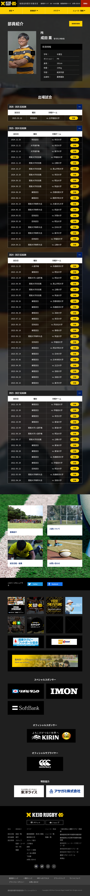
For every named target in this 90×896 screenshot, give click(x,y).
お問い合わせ (76, 4)
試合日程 (11, 834)
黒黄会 (85, 4)
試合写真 (11, 840)
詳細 (73, 118)
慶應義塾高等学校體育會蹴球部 (70, 834)
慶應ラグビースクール (67, 855)
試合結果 (11, 837)
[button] (33, 53)
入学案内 (30, 843)
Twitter (35, 584)
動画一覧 (48, 837)
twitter (42, 866)
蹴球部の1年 (31, 837)
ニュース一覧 (49, 834)
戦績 (17, 850)
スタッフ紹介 (31, 840)
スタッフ (19, 840)
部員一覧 (19, 834)
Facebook (55, 584)
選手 (17, 837)
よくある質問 (31, 853)
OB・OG (18, 847)
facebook (54, 866)
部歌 (28, 847)
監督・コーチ (20, 843)
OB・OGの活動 (54, 4)
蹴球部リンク (45, 4)
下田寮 (29, 856)
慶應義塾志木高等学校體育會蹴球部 (70, 839)
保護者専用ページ (65, 4)
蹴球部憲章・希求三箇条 (35, 834)
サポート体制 (31, 850)
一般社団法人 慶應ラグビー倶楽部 (71, 830)
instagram (48, 866)
